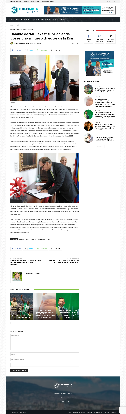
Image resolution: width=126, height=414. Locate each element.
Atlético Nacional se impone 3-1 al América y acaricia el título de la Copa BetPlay (22, 315)
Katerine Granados (22, 43)
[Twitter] (112, 1)
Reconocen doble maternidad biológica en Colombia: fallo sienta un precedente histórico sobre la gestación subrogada (45, 314)
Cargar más (99, 147)
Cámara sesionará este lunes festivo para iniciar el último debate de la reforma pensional (25, 262)
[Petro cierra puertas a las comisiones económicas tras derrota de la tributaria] (88, 138)
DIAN (27, 239)
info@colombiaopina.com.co (67, 397)
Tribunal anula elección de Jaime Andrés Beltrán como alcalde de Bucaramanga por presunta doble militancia (68, 314)
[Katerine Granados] (12, 43)
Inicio (11, 25)
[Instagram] (109, 1)
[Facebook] (107, 1)
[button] (113, 19)
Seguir (100, 35)
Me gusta (89, 35)
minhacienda (41, 239)
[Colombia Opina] (24, 10)
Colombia (17, 25)
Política (67, 308)
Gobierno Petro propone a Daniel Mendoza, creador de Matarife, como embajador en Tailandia (105, 127)
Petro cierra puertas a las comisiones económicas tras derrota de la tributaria (105, 139)
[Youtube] (114, 1)
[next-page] (15, 323)
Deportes (21, 311)
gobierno (33, 239)
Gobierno (29, 29)
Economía (22, 29)
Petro (48, 239)
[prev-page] (11, 323)
